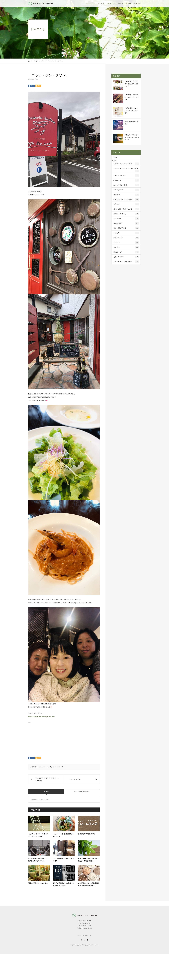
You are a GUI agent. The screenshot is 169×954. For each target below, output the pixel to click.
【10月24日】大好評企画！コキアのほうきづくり (131, 97)
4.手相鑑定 (125, 180)
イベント (125, 242)
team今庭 (125, 194)
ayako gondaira (40, 767)
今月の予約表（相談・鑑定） (125, 199)
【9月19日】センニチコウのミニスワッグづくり (131, 110)
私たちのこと (91, 3)
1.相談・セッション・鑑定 (125, 163)
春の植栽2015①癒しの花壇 (86, 834)
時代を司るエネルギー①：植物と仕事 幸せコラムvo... (132, 137)
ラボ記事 (125, 233)
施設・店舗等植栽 (125, 228)
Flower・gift (125, 252)
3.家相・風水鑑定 (125, 175)
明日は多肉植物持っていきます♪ (38, 883)
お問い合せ (137, 3)
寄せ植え (125, 247)
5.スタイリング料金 (125, 185)
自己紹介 (125, 204)
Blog (37, 79)
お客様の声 (125, 218)
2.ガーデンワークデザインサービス (125, 169)
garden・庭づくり (125, 214)
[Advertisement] (64, 742)
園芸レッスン (125, 238)
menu (109, 3)
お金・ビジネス (125, 257)
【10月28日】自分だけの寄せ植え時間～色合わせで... (131, 84)
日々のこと (101, 3)
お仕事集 (128, 3)
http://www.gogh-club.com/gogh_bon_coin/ (41, 716)
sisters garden (125, 190)
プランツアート (118, 3)
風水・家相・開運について (125, 209)
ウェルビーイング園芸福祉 (125, 261)
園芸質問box (125, 223)
